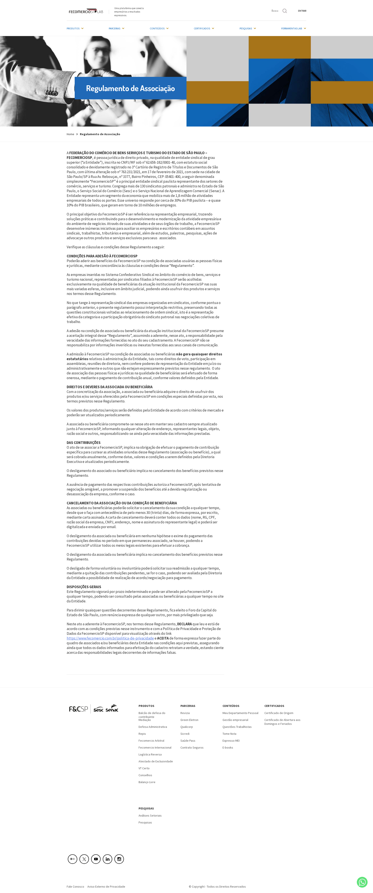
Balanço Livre (147, 782)
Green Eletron (189, 720)
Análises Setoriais (150, 815)
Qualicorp (186, 727)
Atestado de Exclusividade (156, 761)
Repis (142, 734)
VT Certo (144, 768)
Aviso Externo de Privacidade (106, 886)
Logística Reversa (150, 754)
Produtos (73, 28)
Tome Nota (229, 734)
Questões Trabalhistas (237, 727)
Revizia (185, 713)
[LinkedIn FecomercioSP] (107, 859)
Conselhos (145, 775)
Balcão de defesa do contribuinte (152, 714)
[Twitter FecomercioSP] (84, 859)
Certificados (202, 28)
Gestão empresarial (235, 720)
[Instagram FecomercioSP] (119, 859)
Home (70, 134)
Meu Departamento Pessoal (240, 713)
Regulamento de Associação (100, 134)
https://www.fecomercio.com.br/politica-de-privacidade (110, 638)
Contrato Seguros (192, 747)
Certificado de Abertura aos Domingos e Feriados (282, 721)
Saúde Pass (187, 741)
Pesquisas (246, 28)
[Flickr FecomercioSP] (72, 859)
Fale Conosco (75, 886)
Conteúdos (157, 28)
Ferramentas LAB (291, 28)
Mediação (145, 720)
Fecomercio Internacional (155, 747)
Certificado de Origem (278, 713)
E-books (228, 747)
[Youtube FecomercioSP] (96, 859)
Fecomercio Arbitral (151, 741)
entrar (302, 10)
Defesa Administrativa (153, 727)
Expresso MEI (231, 741)
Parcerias (114, 28)
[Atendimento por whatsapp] (362, 882)
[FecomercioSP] (95, 715)
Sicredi (185, 734)
